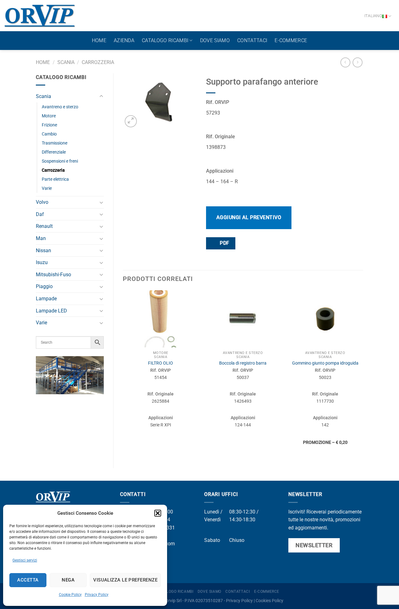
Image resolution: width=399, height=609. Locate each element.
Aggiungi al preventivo (248, 217)
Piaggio (44, 286)
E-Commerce (291, 40)
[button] (158, 513)
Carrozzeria (98, 62)
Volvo (42, 202)
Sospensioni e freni (60, 161)
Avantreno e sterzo (60, 107)
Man (41, 238)
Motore (49, 116)
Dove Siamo (215, 40)
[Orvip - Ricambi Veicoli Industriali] (40, 15)
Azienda (124, 40)
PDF (224, 243)
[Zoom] (131, 121)
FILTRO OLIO (160, 363)
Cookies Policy (269, 600)
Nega (68, 580)
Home (99, 40)
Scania (66, 62)
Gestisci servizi (24, 560)
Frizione (49, 125)
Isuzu (42, 262)
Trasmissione (54, 143)
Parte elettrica (55, 179)
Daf (40, 214)
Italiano (373, 15)
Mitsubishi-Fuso (53, 274)
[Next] (363, 374)
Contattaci (252, 40)
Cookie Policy (70, 594)
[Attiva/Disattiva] (101, 96)
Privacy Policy (96, 594)
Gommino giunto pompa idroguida (325, 363)
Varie (47, 188)
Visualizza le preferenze (125, 580)
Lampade (46, 299)
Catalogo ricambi (165, 40)
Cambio (49, 134)
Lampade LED (51, 311)
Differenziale (54, 152)
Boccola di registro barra (243, 363)
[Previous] (123, 374)
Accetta (27, 580)
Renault (44, 226)
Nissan (43, 250)
